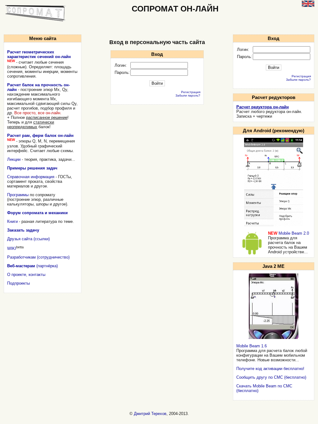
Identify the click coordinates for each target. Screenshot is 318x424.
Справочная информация (30, 176)
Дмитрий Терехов (150, 413)
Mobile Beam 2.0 (294, 233)
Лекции (13, 159)
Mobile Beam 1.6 (251, 346)
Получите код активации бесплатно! (270, 368)
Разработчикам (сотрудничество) (38, 257)
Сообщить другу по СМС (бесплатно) (271, 377)
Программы (18, 194)
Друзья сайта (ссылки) (28, 239)
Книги (12, 221)
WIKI (11, 248)
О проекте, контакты (26, 274)
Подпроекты (18, 283)
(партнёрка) (32, 266)
